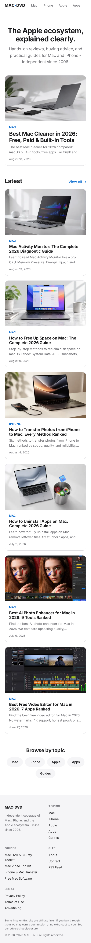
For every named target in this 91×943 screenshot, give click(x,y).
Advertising (13, 908)
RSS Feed (55, 867)
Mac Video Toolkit (18, 866)
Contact (54, 861)
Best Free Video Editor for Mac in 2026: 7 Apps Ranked (40, 707)
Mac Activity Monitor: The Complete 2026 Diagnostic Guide (43, 249)
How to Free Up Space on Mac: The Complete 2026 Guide (42, 340)
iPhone (48, 5)
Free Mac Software (18, 878)
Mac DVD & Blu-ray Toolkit (18, 857)
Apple (63, 5)
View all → (77, 182)
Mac (34, 5)
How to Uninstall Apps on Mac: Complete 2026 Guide (38, 523)
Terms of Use (14, 902)
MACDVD (15, 5)
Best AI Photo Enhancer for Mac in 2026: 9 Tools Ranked (42, 615)
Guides (45, 773)
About (52, 855)
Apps (76, 5)
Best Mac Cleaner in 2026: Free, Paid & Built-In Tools (43, 136)
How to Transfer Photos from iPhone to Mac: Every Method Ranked (44, 432)
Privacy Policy (15, 896)
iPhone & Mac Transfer (21, 872)
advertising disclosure (24, 928)
